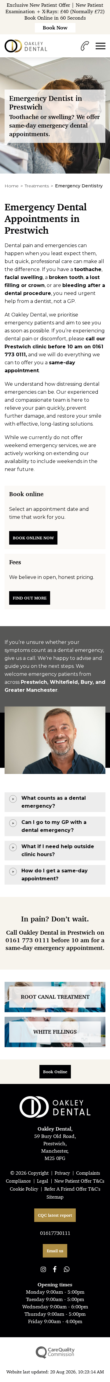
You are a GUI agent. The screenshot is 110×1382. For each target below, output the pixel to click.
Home (12, 186)
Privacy (62, 1173)
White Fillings (55, 1032)
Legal (42, 1181)
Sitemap (55, 1197)
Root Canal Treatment (55, 997)
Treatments (37, 186)
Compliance (18, 1181)
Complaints (88, 1173)
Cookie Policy (24, 1189)
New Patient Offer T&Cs (79, 1181)
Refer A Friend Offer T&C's (72, 1189)
